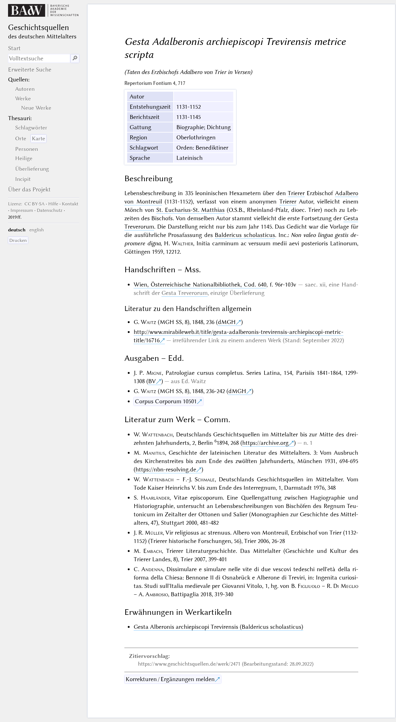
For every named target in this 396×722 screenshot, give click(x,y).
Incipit (23, 179)
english (36, 230)
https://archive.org (265, 442)
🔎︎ (75, 58)
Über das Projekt (29, 189)
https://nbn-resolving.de (166, 469)
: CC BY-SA (26, 204)
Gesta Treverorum (184, 292)
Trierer (296, 193)
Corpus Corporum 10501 (166, 401)
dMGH (227, 322)
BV (152, 381)
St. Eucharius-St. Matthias (190, 209)
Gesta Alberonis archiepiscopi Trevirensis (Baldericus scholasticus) (218, 626)
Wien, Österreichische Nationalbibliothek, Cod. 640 (200, 284)
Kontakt (70, 204)
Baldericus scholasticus (245, 234)
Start (14, 48)
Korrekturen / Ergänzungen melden (170, 679)
